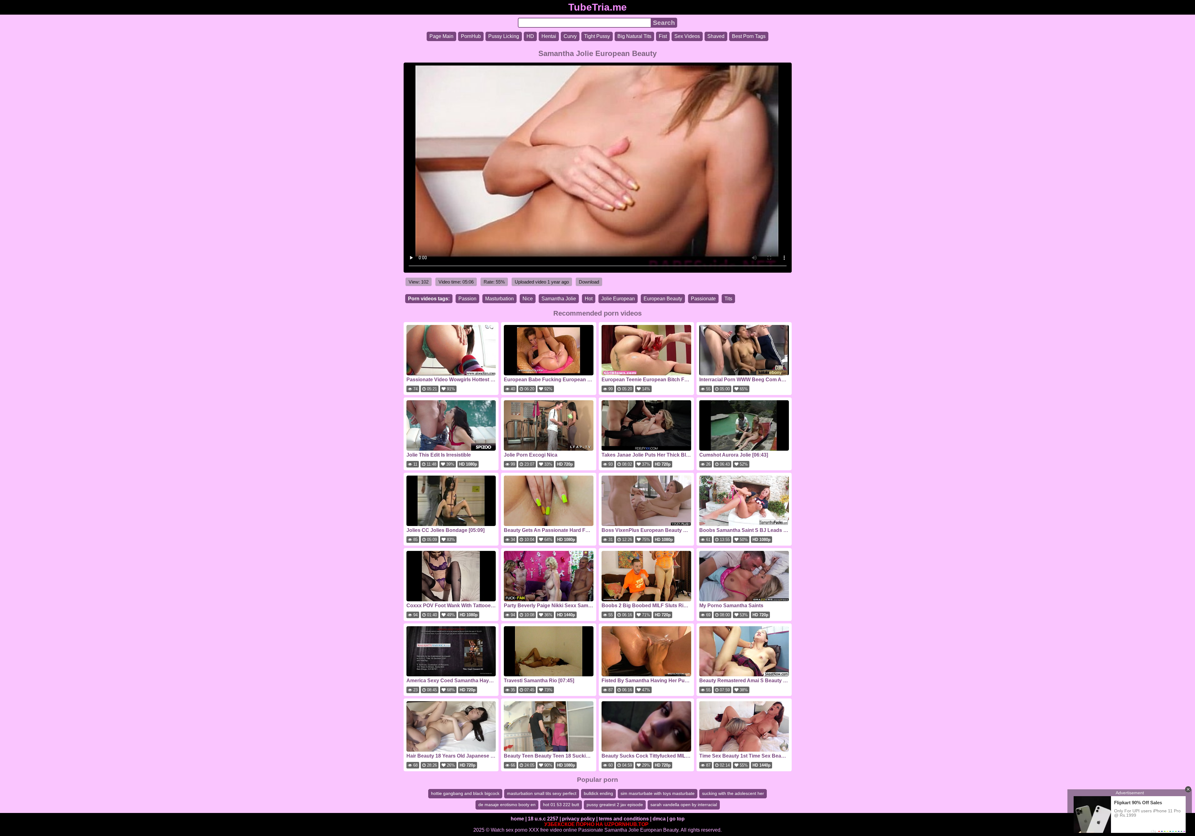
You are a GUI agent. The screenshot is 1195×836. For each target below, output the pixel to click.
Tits (728, 298)
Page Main (441, 36)
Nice (528, 298)
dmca (659, 818)
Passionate (703, 298)
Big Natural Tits (634, 36)
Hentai (548, 36)
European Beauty (663, 298)
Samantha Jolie (558, 298)
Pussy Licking (503, 36)
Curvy (570, 36)
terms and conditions (624, 818)
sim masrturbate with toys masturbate (658, 793)
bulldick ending (598, 793)
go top (677, 818)
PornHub (471, 36)
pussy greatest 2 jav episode (615, 804)
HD (530, 36)
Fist (663, 36)
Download (589, 281)
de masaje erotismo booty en (507, 804)
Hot (589, 298)
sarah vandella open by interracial (683, 804)
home (517, 818)
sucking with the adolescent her (733, 793)
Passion (467, 298)
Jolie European (618, 298)
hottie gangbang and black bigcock (465, 793)
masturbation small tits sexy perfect (541, 793)
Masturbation (499, 298)
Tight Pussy (597, 36)
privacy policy (578, 818)
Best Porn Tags (749, 36)
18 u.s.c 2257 (543, 818)
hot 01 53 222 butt (561, 804)
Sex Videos (687, 36)
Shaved (715, 36)
